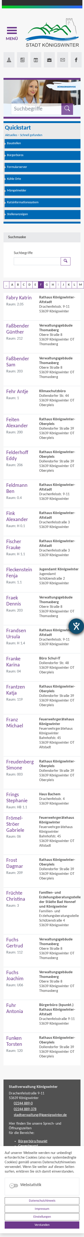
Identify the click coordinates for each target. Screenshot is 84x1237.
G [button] (47, 285)
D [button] (29, 285)
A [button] (12, 285)
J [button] (63, 285)
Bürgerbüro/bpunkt (32, 1141)
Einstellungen (42, 1217)
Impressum (42, 1209)
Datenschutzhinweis (42, 1201)
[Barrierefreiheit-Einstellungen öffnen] (76, 626)
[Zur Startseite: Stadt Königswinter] (52, 33)
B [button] (18, 285)
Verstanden (42, 1225)
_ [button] (6, 285)
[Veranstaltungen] (35, 59)
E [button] (35, 285)
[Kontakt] (62, 59)
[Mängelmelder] (9, 59)
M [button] (80, 285)
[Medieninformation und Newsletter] (22, 59)
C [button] (23, 285)
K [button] (69, 285)
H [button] (53, 285)
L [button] (74, 285)
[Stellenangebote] (49, 59)
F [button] (41, 285)
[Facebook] (76, 59)
